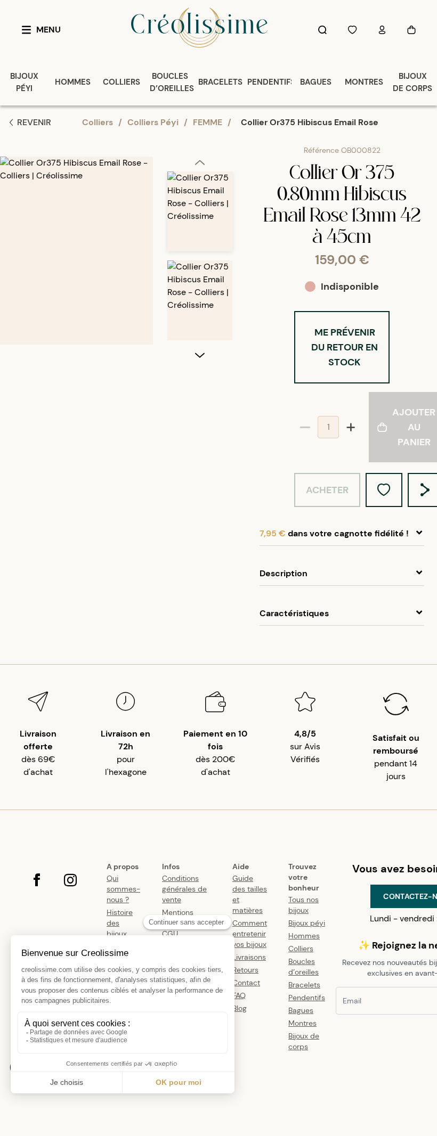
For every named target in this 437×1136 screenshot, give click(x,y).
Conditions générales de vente (184, 888)
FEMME (207, 122)
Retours (245, 970)
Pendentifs (306, 997)
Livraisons (249, 957)
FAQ (239, 995)
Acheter (327, 490)
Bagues (300, 1010)
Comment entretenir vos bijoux (249, 933)
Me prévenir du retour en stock (344, 347)
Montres (302, 1023)
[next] (200, 354)
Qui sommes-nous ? (123, 888)
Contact (246, 982)
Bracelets (304, 985)
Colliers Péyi (153, 122)
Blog (239, 1008)
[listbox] (200, 260)
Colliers (97, 122)
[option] (200, 215)
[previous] (200, 164)
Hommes (304, 936)
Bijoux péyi (306, 923)
